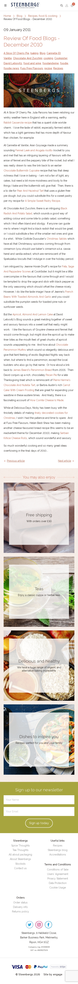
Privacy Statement (57, 878)
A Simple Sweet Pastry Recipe (42, 200)
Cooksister (60, 58)
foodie (64, 63)
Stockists (20, 863)
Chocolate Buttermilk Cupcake (21, 170)
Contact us (20, 868)
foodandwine (50, 63)
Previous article (16, 460)
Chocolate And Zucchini (27, 58)
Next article (64, 460)
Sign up (39, 823)
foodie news (11, 68)
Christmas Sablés (57, 238)
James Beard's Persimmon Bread (32, 370)
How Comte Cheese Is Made (46, 400)
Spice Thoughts (20, 845)
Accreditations (57, 854)
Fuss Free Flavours (31, 68)
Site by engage (53, 974)
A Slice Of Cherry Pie (16, 53)
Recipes (58, 68)
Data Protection (58, 883)
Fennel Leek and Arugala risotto (34, 150)
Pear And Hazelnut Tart (30, 190)
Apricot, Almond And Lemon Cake (33, 314)
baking (34, 53)
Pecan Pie (51, 375)
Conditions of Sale (57, 869)
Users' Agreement (57, 874)
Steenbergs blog (57, 850)
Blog (19, 15)
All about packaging (20, 854)
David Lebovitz (13, 63)
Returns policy (20, 911)
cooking (48, 58)
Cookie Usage (57, 887)
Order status (20, 902)
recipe (48, 68)
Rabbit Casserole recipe (18, 122)
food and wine (32, 63)
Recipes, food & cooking (42, 15)
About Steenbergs (20, 859)
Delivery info (20, 907)
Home (7, 15)
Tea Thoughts (20, 850)
